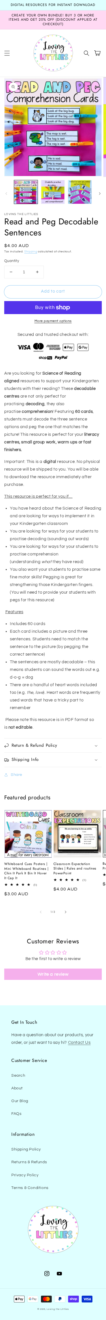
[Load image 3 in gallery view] (80, 192)
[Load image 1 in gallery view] (26, 192)
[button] (7, 53)
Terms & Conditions (30, 1188)
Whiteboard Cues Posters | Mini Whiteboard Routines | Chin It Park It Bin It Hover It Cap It (26, 871)
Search (18, 1076)
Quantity (11, 261)
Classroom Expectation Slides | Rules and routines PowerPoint (74, 869)
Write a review (53, 974)
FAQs (16, 1114)
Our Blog (19, 1101)
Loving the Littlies (58, 1309)
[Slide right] (100, 193)
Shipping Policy (26, 1149)
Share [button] (16, 775)
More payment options (53, 321)
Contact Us (79, 1042)
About (17, 1088)
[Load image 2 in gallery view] (53, 192)
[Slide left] (6, 193)
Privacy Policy (24, 1175)
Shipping (30, 251)
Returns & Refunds (29, 1162)
